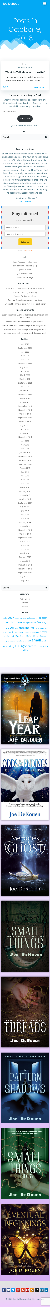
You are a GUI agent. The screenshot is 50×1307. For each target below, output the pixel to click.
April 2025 (25, 359)
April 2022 (25, 371)
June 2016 (25, 441)
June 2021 (25, 386)
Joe (26, 64)
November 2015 (25, 456)
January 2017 (25, 433)
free (16, 628)
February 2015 (25, 491)
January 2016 (25, 452)
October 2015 (25, 460)
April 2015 (25, 483)
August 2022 (25, 367)
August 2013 (25, 541)
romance (13, 641)
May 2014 (25, 518)
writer (46, 646)
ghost (22, 627)
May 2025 (25, 355)
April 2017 (25, 429)
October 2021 (25, 379)
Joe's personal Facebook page (25, 266)
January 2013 (25, 561)
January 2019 (25, 402)
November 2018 (25, 410)
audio (5, 618)
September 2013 (25, 537)
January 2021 (25, 390)
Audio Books (25, 599)
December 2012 (25, 565)
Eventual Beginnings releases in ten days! (25, 300)
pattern (21, 636)
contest (43, 617)
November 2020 (25, 394)
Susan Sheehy (8, 315)
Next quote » (25, 201)
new (37, 632)
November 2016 (25, 437)
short (27, 640)
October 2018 (25, 414)
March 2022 (25, 375)
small (36, 640)
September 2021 (25, 383)
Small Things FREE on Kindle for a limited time (25, 288)
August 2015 (25, 468)
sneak (43, 641)
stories (4, 646)
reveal (38, 636)
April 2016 (25, 448)
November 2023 (25, 363)
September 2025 (25, 348)
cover (6, 622)
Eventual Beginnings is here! (25, 296)
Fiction (25, 602)
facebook (32, 622)
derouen (16, 622)
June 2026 (25, 344)
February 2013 (25, 557)
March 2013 (25, 553)
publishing (28, 636)
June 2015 (25, 476)
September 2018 (25, 417)
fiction (8, 627)
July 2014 (25, 510)
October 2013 (25, 534)
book (11, 617)
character (23, 618)
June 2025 (25, 352)
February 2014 (25, 522)
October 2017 (25, 421)
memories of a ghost (23, 632)
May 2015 (25, 479)
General (25, 606)
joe (37, 628)
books (17, 618)
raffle (34, 636)
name (33, 632)
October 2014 (25, 499)
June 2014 (25, 514)
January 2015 (25, 495)
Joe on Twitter (25, 269)
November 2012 (25, 569)
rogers (6, 641)
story (12, 646)
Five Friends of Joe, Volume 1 (32, 321)
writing (25, 650)
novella (6, 636)
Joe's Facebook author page (25, 262)
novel (43, 632)
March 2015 (25, 487)
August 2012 (25, 576)
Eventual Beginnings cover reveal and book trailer (25, 304)
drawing (25, 623)
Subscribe (25, 118)
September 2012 (25, 572)
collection (31, 618)
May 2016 (25, 445)
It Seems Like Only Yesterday (25, 292)
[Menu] (44, 3)
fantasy (41, 622)
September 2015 (25, 464)
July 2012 (25, 580)
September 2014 (25, 503)
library (42, 628)
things (20, 645)
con (37, 618)
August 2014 (25, 506)
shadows (20, 641)
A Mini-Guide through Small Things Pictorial (30, 325)
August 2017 (25, 425)
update (39, 646)
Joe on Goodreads (25, 273)
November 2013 (25, 530)
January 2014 (25, 526)
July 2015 (25, 472)
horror (30, 627)
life (45, 628)
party (15, 635)
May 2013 (25, 545)
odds (11, 636)
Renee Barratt (11, 321)
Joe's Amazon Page (25, 277)
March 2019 (25, 398)
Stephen (5, 325)
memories (9, 632)
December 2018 (25, 406)
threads (31, 646)
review (43, 636)
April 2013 (25, 549)
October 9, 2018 (25, 67)
